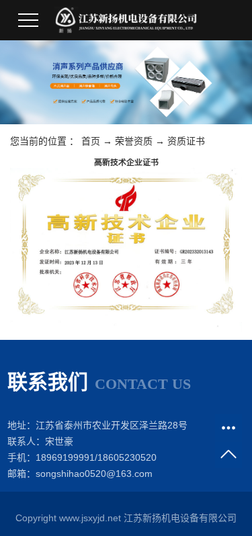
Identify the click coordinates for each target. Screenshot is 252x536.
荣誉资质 (134, 141)
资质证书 (186, 141)
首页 (90, 141)
